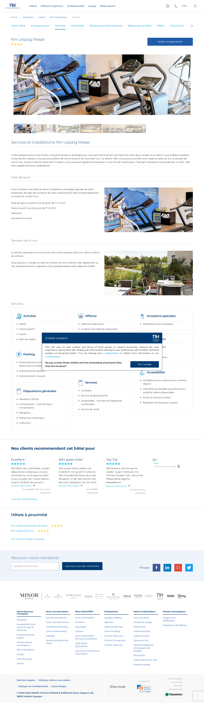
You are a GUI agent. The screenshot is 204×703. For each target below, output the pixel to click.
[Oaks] (171, 596)
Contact (79, 631)
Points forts (139, 655)
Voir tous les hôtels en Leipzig (27, 539)
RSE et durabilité (25, 649)
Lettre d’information (56, 631)
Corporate (22, 619)
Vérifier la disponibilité (170, 41)
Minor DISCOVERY (84, 617)
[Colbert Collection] (149, 596)
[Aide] (167, 6)
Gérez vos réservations (57, 622)
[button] (144, 688)
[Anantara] (47, 596)
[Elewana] (58, 596)
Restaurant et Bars (139, 25)
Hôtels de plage (142, 664)
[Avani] (138, 597)
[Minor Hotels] (29, 597)
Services (60, 25)
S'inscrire (80, 622)
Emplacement (40, 25)
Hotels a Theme (142, 636)
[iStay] (182, 596)
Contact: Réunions (113, 636)
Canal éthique (58, 686)
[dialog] (102, 351)
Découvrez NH (141, 640)
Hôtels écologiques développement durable (143, 648)
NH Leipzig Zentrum (22, 530)
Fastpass (50, 636)
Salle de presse (24, 659)
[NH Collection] (113, 596)
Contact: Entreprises (114, 640)
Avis (156, 463)
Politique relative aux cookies (54, 680)
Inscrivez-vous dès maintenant (82, 566)
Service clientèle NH (56, 617)
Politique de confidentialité (33, 686)
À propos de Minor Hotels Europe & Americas (26, 627)
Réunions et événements (106, 25)
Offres (160, 25)
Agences (108, 622)
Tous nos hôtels (141, 617)
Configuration (111, 353)
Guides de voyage (143, 622)
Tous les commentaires (24, 499)
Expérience (139, 626)
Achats (20, 663)
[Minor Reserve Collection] (99, 596)
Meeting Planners (113, 626)
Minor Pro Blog (112, 631)
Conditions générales (57, 626)
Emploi (20, 654)
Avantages (80, 626)
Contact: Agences (113, 645)
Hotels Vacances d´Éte (145, 660)
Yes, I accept (144, 364)
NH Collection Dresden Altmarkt (29, 525)
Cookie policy (52, 357)
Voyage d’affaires (113, 617)
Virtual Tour (177, 25)
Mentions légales (26, 680)
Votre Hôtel (18, 25)
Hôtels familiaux (142, 631)
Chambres (77, 25)
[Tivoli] (88, 596)
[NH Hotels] (160, 596)
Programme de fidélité (174, 625)
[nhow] (127, 596)
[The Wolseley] (73, 596)
